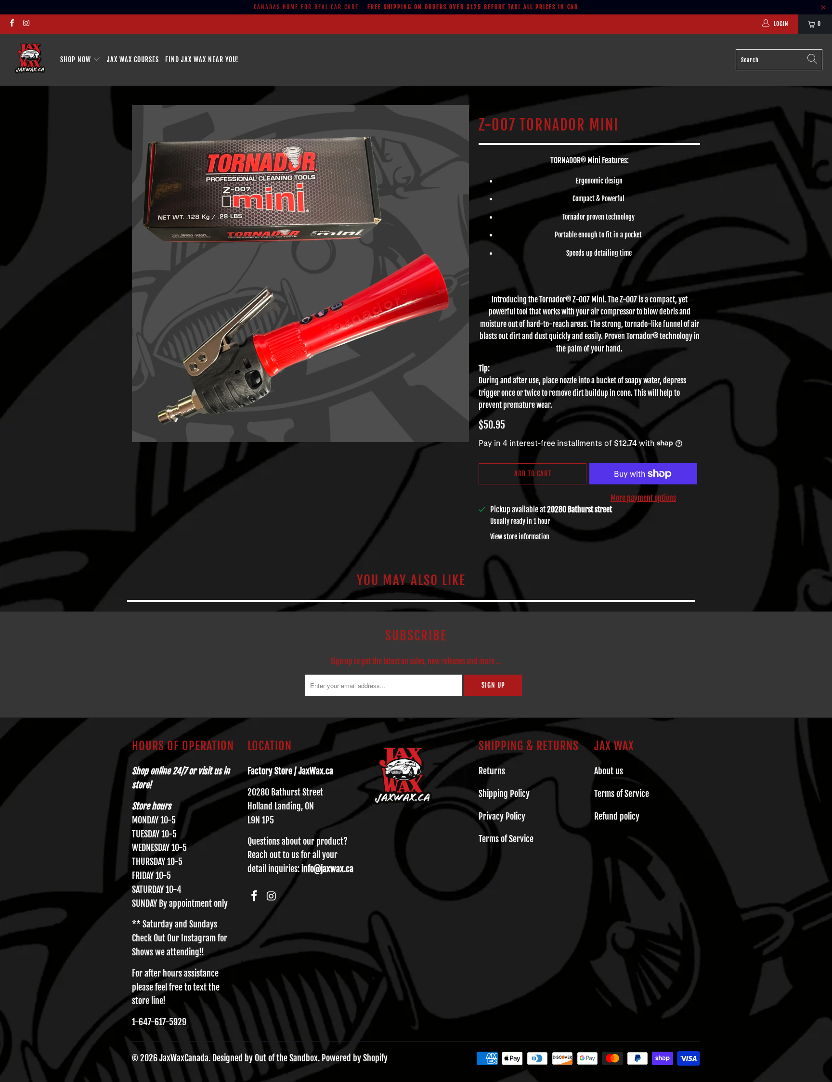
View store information (519, 537)
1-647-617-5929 (159, 1022)
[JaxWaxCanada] (30, 60)
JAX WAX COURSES (133, 59)
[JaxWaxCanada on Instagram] (26, 23)
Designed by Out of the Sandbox (265, 1058)
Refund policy (616, 816)
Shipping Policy (504, 793)
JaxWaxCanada (183, 1058)
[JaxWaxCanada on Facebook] (11, 23)
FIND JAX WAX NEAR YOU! (202, 59)
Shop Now (76, 59)
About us (608, 771)
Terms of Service (506, 839)
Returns (492, 771)
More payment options (643, 498)
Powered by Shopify (355, 1058)
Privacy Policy (502, 816)
